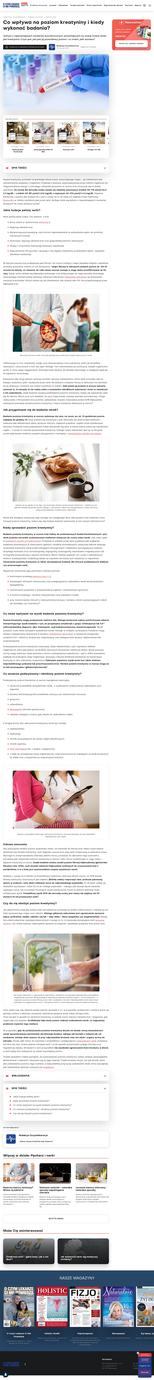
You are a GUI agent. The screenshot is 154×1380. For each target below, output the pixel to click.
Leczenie (52, 5)
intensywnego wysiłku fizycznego (84, 434)
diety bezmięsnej (18, 749)
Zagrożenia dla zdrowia (113, 5)
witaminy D (44, 222)
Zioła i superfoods (94, 5)
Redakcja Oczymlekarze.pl (68, 46)
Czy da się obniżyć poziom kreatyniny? (32, 1114)
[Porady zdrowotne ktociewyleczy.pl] (5, 1374)
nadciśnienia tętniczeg (60, 634)
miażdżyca (48, 1067)
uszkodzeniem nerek (86, 1041)
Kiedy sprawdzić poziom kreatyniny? (31, 1101)
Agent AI (24, 5)
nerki (49, 396)
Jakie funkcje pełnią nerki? (26, 1097)
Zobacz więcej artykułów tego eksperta (36, 1141)
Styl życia (129, 5)
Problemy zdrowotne (38, 5)
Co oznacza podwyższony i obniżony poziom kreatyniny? (41, 1109)
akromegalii (16, 710)
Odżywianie (63, 5)
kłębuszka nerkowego (76, 277)
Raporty (138, 5)
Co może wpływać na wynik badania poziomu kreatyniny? (42, 1105)
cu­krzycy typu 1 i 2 (41, 577)
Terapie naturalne (77, 5)
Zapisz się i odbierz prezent (131, 43)
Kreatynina (8, 200)
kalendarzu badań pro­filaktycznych (23, 541)
